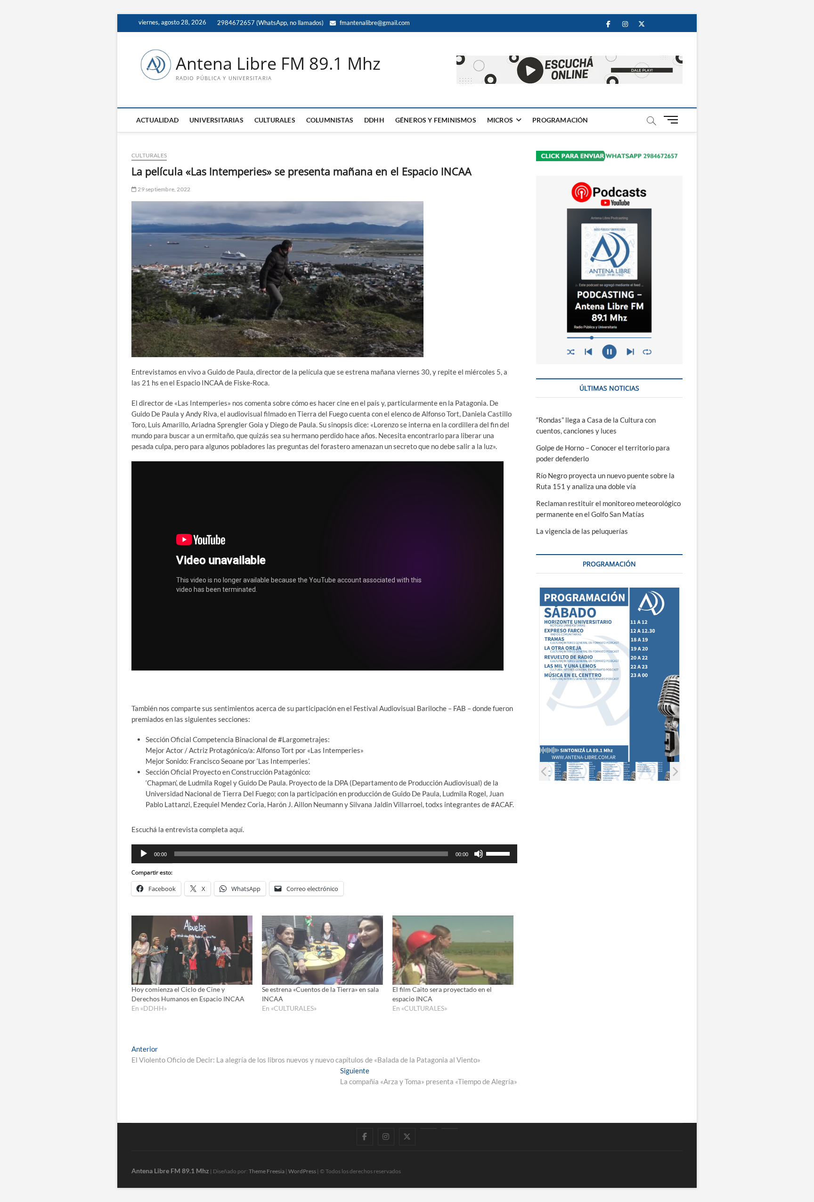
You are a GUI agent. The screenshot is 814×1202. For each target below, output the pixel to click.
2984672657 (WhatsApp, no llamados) (270, 22)
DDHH (374, 120)
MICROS (500, 120)
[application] (324, 853)
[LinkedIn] (428, 1128)
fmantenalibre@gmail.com (374, 22)
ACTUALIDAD (157, 120)
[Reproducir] (143, 854)
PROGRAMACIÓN (560, 120)
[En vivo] (449, 1128)
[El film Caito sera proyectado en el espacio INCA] (452, 950)
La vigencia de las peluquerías (582, 531)
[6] (653, 771)
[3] (550, 771)
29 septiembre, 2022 (163, 189)
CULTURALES (274, 120)
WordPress (302, 1171)
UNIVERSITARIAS (216, 120)
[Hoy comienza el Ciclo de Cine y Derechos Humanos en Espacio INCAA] (191, 950)
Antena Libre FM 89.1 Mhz (278, 63)
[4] (584, 771)
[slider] (499, 852)
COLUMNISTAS (329, 120)
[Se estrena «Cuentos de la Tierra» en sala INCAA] (322, 950)
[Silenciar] (478, 854)
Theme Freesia (267, 1171)
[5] (618, 771)
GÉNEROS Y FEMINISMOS (435, 120)
